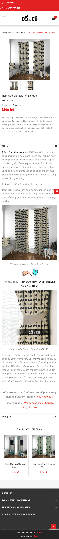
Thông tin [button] (6, 416)
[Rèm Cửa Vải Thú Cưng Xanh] (44, 447)
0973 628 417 (14, 8)
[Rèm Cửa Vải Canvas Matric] (15, 447)
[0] (53, 19)
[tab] (29, 146)
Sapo (36, 536)
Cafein (39, 532)
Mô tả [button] (5, 146)
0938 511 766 (15, 3)
